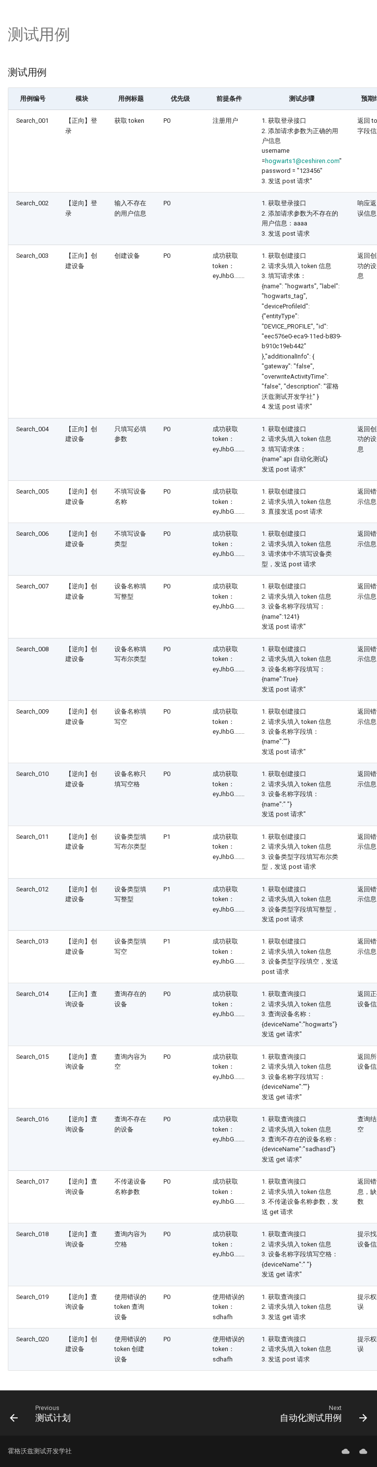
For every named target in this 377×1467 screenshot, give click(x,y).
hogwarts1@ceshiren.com (302, 161)
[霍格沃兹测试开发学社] (363, 1451)
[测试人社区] (345, 1451)
